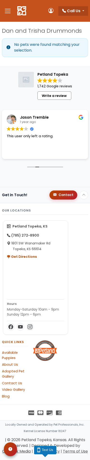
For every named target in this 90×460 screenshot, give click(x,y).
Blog (6, 396)
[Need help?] (10, 449)
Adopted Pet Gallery (13, 374)
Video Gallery (13, 389)
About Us (10, 364)
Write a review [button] (54, 95)
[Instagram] (30, 327)
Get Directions (23, 256)
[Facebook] (11, 327)
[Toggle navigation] (7, 11)
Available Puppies (10, 355)
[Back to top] (83, 195)
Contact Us (12, 383)
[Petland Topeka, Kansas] (21, 11)
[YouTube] (20, 327)
